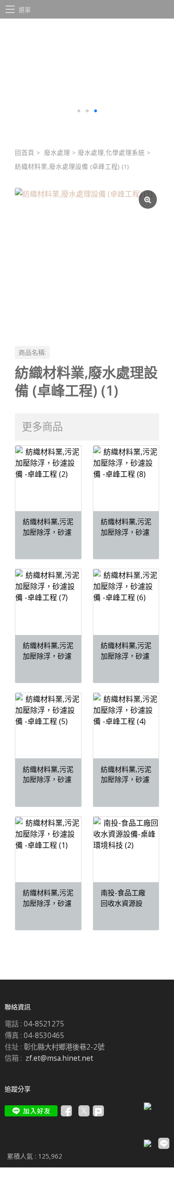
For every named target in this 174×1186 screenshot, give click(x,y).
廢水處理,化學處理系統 (111, 152)
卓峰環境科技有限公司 (87, 39)
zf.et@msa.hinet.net (59, 1058)
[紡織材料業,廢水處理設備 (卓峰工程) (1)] (87, 260)
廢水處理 (57, 152)
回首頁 (24, 152)
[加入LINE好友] (31, 1110)
